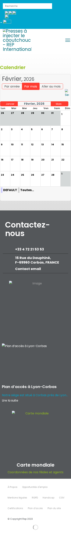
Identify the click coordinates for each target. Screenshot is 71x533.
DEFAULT (10, 190)
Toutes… (27, 190)
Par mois (30, 86)
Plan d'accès (35, 508)
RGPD (35, 497)
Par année (12, 86)
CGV (61, 497)
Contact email (28, 268)
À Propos (12, 487)
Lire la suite (10, 400)
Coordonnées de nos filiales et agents (35, 472)
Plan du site (54, 508)
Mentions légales (17, 497)
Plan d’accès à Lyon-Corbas (29, 386)
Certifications (15, 508)
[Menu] (67, 40)
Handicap (48, 497)
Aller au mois (51, 86)
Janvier (10, 103)
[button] (7, 23)
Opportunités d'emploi (35, 487)
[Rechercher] (67, 93)
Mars (59, 103)
